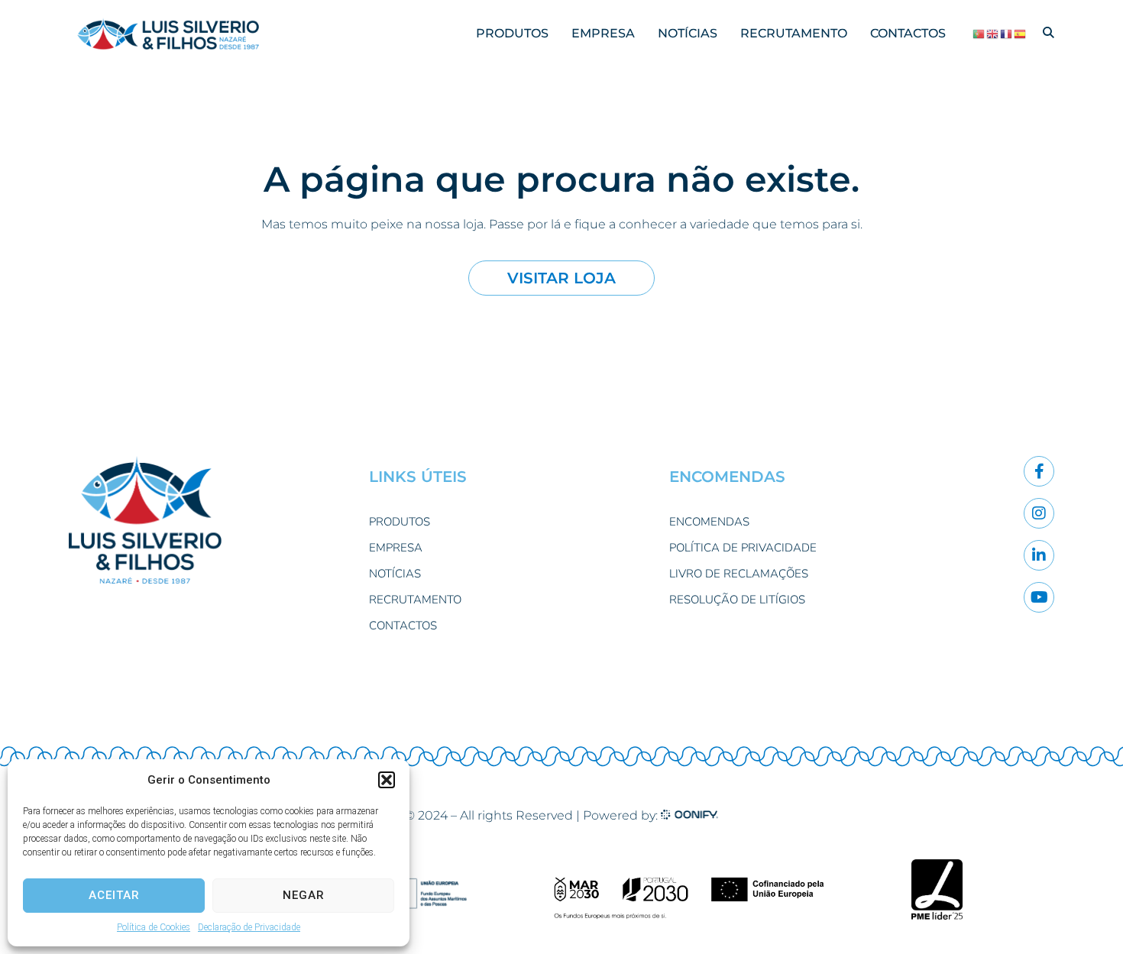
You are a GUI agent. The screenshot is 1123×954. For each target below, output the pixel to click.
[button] (386, 779)
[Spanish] (1021, 33)
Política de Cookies (153, 927)
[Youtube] (1039, 597)
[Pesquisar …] (1048, 33)
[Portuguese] (979, 33)
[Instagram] (1039, 513)
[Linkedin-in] (1039, 555)
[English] (993, 33)
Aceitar (114, 895)
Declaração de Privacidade (249, 927)
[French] (1007, 33)
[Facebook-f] (1039, 471)
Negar (304, 895)
